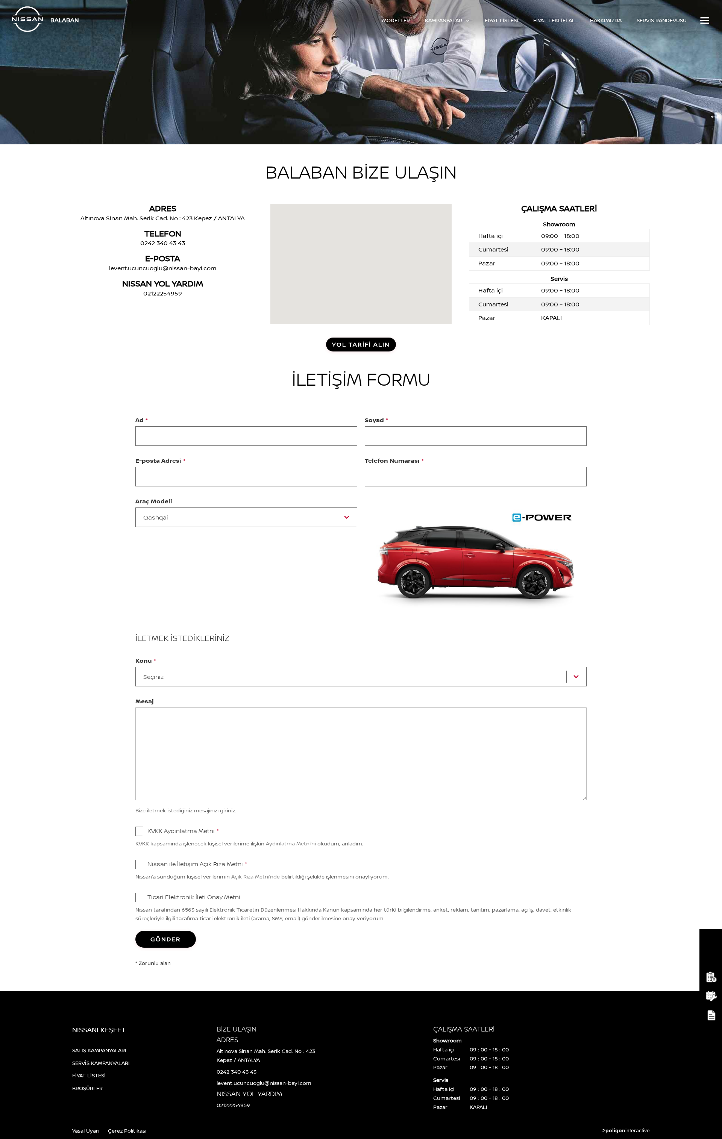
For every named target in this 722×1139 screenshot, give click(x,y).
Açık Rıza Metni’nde (255, 876)
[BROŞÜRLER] (710, 1015)
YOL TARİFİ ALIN (361, 344)
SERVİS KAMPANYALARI (101, 1062)
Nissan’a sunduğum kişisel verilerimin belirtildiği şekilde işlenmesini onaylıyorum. (262, 876)
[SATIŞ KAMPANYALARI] (710, 938)
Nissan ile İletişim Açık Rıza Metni (197, 864)
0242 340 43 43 (162, 243)
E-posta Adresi (160, 460)
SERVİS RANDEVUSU (662, 20)
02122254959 (162, 293)
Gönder (165, 939)
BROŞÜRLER (87, 1088)
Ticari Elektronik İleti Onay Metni (193, 897)
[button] (363, 256)
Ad (141, 420)
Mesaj (144, 701)
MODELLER (396, 20)
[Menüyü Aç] (704, 20)
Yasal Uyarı (85, 1130)
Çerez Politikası (127, 1130)
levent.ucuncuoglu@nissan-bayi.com (163, 268)
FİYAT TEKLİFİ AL (554, 20)
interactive (626, 1130)
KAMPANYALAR (444, 20)
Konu (145, 660)
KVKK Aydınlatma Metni (183, 831)
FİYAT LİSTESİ (501, 20)
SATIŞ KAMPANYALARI (99, 1050)
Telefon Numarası (394, 460)
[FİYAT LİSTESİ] (710, 977)
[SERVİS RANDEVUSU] (710, 996)
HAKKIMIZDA (606, 20)
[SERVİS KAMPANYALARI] (710, 958)
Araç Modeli (153, 501)
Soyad (376, 420)
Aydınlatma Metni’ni (291, 843)
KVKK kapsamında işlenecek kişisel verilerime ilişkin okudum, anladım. (249, 843)
